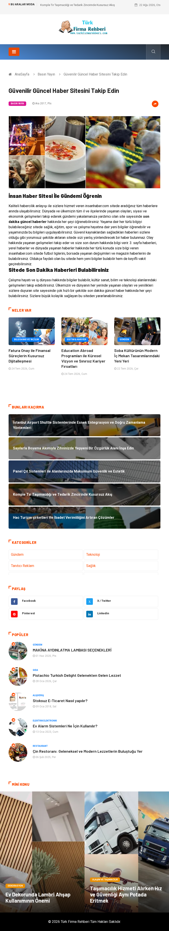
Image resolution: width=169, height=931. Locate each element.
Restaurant (40, 746)
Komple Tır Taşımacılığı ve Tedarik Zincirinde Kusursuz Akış (77, 5)
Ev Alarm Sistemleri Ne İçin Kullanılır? (65, 725)
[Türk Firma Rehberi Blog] (84, 29)
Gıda (35, 670)
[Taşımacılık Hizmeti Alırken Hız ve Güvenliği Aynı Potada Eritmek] (126, 852)
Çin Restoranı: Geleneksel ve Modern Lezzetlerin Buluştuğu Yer (88, 751)
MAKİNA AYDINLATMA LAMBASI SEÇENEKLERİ (72, 650)
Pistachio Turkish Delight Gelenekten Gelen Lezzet (77, 675)
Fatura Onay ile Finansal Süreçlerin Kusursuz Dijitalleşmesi (29, 355)
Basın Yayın (46, 74)
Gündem (124, 339)
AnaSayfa (22, 74)
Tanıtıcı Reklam (22, 566)
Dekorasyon (15, 886)
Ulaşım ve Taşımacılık (105, 879)
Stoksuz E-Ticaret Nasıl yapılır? (60, 700)
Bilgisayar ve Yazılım (26, 339)
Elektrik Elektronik (45, 720)
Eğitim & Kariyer (76, 339)
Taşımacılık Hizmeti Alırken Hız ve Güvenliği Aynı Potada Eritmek (126, 894)
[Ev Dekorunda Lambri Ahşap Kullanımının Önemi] (42, 852)
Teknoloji (93, 554)
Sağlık (91, 566)
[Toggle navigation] (14, 52)
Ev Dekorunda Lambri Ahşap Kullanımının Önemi (38, 897)
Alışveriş (38, 695)
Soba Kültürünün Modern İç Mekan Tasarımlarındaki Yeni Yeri (137, 355)
